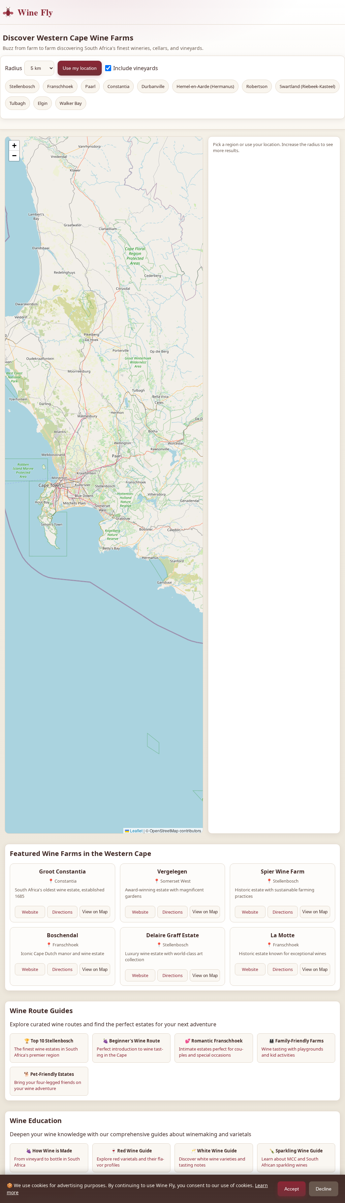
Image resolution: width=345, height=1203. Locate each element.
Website (30, 912)
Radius (13, 68)
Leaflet (136, 830)
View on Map (94, 911)
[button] (14, 146)
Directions (62, 912)
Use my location (80, 68)
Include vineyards (135, 68)
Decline (324, 1189)
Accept (291, 1189)
